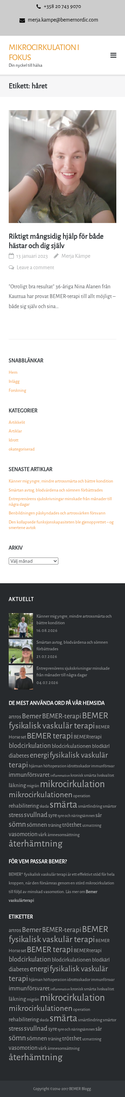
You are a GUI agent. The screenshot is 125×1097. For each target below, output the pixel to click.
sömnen (37, 825)
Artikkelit (17, 422)
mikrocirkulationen (41, 795)
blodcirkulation (30, 746)
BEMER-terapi (61, 716)
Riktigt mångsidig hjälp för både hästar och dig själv (56, 241)
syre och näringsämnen (76, 815)
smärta (63, 805)
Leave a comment (35, 267)
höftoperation (54, 766)
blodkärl (101, 746)
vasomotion (23, 834)
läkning (17, 785)
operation (81, 796)
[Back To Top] (107, 1080)
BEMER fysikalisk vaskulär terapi (58, 720)
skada (44, 806)
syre (52, 815)
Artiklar (15, 431)
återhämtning (35, 844)
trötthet (72, 824)
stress (16, 815)
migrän (33, 786)
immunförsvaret (29, 775)
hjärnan (36, 766)
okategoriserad (22, 449)
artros (15, 717)
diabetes (19, 755)
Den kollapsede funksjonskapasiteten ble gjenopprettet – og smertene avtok (61, 524)
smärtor (109, 806)
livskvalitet (105, 775)
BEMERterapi (88, 737)
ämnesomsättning (64, 835)
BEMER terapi (50, 736)
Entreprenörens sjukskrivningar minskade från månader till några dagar (60, 501)
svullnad (36, 815)
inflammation (60, 775)
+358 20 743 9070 (62, 6)
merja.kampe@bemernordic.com (63, 20)
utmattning (91, 825)
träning (54, 825)
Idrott (13, 440)
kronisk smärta (83, 775)
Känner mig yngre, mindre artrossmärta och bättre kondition (61, 481)
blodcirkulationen (71, 746)
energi (39, 755)
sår (98, 815)
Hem (13, 372)
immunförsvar (103, 766)
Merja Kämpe (75, 256)
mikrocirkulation (72, 784)
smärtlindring (90, 806)
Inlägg (14, 381)
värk (42, 835)
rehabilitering (24, 805)
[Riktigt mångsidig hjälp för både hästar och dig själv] (62, 166)
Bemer (31, 716)
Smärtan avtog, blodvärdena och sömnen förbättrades (56, 490)
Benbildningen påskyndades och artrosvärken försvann (57, 513)
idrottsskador (78, 766)
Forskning (17, 390)
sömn (17, 824)
